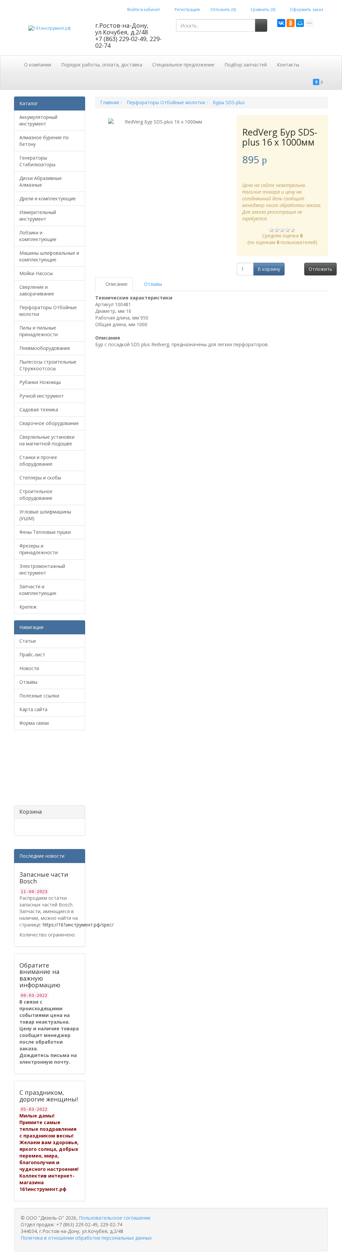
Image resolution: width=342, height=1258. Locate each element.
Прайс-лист (32, 654)
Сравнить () (262, 9)
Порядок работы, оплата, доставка (101, 64)
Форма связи (34, 723)
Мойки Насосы (36, 273)
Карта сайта (33, 709)
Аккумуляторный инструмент (38, 120)
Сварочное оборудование (49, 423)
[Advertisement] (47, 770)
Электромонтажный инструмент (42, 569)
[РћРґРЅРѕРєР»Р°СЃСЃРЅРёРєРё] (291, 23)
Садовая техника (38, 409)
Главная (109, 102)
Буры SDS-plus (229, 102)
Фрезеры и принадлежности (38, 549)
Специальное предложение (183, 64)
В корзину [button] (269, 269)
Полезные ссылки (39, 695)
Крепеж (28, 607)
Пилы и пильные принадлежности (38, 331)
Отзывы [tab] (152, 284)
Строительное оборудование (35, 494)
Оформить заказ (306, 9)
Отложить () (223, 9)
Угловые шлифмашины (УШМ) (45, 514)
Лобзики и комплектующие (37, 235)
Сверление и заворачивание (36, 290)
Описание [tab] (116, 284)
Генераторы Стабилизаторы (37, 161)
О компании (37, 64)
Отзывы (28, 682)
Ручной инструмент (41, 396)
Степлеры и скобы (40, 477)
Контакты (288, 64)
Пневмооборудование (44, 348)
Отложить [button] (320, 269)
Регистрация (187, 9)
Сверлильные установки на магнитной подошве (46, 440)
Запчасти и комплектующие (37, 589)
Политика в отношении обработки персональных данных (86, 1238)
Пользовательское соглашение (115, 1218)
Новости (29, 668)
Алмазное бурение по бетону (44, 140)
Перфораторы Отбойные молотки (48, 310)
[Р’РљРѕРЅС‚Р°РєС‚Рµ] (281, 23)
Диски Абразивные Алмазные (40, 181)
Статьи (27, 641)
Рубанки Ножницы (40, 382)
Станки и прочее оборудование (38, 460)
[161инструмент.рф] (49, 28)
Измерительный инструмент (37, 215)
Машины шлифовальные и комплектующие (49, 256)
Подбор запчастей (245, 64)
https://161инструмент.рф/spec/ (78, 924)
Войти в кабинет (143, 9)
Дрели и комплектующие (47, 198)
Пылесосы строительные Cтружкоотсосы (47, 365)
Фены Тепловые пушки (45, 532)
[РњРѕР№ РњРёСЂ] (300, 23)
